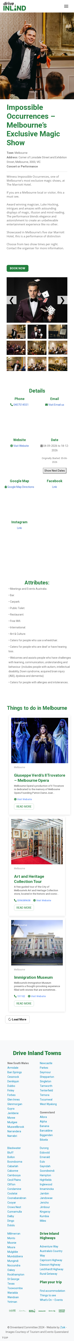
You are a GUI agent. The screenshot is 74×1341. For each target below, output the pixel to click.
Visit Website (21, 445)
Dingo (10, 1220)
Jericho (44, 1202)
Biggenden (46, 1135)
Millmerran (13, 1233)
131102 (21, 996)
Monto (11, 1238)
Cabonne (12, 1170)
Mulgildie (12, 1251)
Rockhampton (15, 1274)
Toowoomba (15, 1288)
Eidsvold (45, 1152)
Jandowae (46, 1198)
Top (5, 1337)
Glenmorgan (14, 1104)
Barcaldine (46, 1130)
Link (54, 486)
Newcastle (46, 1063)
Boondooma (14, 1161)
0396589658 (24, 900)
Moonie (11, 1242)
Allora (43, 1116)
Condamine (14, 1188)
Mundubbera (15, 1256)
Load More (18, 1019)
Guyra (10, 1108)
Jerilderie (13, 1113)
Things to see (48, 1295)
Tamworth (46, 1085)
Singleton (45, 1081)
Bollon (11, 1157)
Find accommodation (52, 1290)
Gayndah (45, 1166)
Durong (44, 1148)
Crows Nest (14, 1207)
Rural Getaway (48, 1273)
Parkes (44, 1067)
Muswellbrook (15, 1126)
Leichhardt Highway (51, 1269)
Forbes (11, 1095)
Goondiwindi (47, 1170)
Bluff (10, 1152)
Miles (43, 1220)
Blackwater (14, 1148)
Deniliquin (13, 1081)
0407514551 (21, 404)
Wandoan (13, 1297)
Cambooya (13, 1175)
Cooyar (11, 1202)
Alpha (43, 1121)
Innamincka (47, 1188)
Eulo (42, 1161)
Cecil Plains (14, 1179)
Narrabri (12, 1135)
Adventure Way (49, 1246)
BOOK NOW (17, 268)
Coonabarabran (16, 1198)
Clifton (11, 1184)
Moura (11, 1247)
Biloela (44, 1139)
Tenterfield (46, 1090)
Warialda (12, 1292)
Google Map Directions (20, 486)
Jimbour (45, 1207)
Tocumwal (46, 1099)
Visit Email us (56, 404)
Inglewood (46, 1184)
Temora (44, 1095)
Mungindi (12, 1260)
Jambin (44, 1193)
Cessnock (13, 1076)
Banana (44, 1126)
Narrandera (14, 1131)
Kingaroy (45, 1211)
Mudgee (12, 1122)
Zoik (62, 1327)
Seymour (45, 1072)
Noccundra (13, 1265)
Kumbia (44, 1216)
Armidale (12, 1067)
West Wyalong (48, 1104)
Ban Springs (14, 1072)
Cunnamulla (14, 1211)
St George (13, 1279)
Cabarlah (12, 1166)
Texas (11, 1283)
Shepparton (47, 1076)
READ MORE (24, 806)
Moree (11, 1117)
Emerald (45, 1157)
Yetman (12, 1301)
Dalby (10, 1216)
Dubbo (11, 1085)
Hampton (45, 1175)
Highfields (46, 1179)
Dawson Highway (50, 1264)
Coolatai (12, 1193)
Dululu (11, 1225)
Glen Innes (13, 1099)
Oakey (11, 1269)
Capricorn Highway (51, 1260)
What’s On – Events (51, 1299)
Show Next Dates (54, 470)
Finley (10, 1090)
